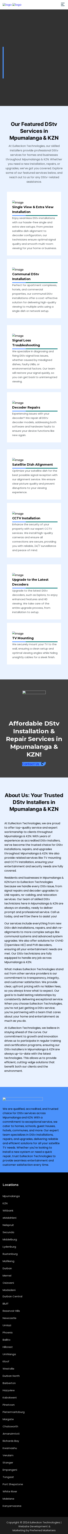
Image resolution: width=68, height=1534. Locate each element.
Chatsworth (10, 1426)
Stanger (8, 1462)
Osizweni (8, 1283)
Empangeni (10, 1470)
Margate (8, 1419)
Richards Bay (11, 1441)
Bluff (5, 1303)
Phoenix (8, 1332)
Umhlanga (9, 1354)
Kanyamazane (12, 1506)
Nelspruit (8, 1225)
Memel (7, 1275)
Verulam (8, 1455)
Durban (7, 1268)
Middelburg (10, 1239)
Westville (8, 1368)
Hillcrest (8, 1347)
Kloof (6, 1361)
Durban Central (12, 1296)
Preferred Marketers (43, 1530)
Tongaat (8, 1477)
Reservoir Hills (11, 1311)
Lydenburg (9, 1246)
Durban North (11, 1376)
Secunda (8, 1232)
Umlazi (7, 1325)
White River (10, 1491)
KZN (5, 1203)
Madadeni (9, 1290)
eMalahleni (9, 1218)
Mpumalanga (11, 1196)
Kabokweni (10, 1397)
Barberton (9, 1383)
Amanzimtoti (11, 1433)
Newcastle (9, 1318)
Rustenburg (10, 1254)
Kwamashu (10, 1448)
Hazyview (9, 1390)
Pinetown (9, 1405)
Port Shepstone (13, 1484)
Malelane (8, 1498)
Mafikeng (8, 1261)
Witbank (8, 1210)
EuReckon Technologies (45, 1522)
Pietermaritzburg (14, 1412)
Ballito (6, 1340)
